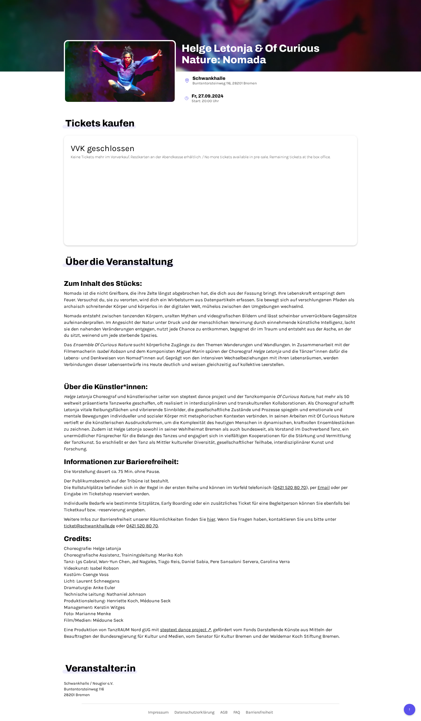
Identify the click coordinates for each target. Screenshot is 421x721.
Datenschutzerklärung (194, 712)
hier (211, 519)
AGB (224, 712)
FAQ (236, 712)
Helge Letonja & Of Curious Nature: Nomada (251, 54)
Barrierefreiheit (259, 712)
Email (324, 487)
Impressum (158, 712)
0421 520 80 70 (290, 487)
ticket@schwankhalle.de (89, 525)
